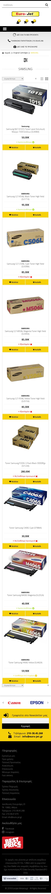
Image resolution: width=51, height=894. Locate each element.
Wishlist (14, 147)
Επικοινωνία (7, 769)
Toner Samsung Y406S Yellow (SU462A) (25, 662)
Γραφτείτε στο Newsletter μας (29, 715)
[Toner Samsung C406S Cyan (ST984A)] (25, 498)
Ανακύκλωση (7, 765)
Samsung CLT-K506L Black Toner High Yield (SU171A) (25, 197)
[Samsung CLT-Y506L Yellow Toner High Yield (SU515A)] (25, 373)
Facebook (9, 828)
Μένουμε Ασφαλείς (10, 772)
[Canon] (14, 703)
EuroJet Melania (25, 14)
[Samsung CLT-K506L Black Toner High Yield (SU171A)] (25, 171)
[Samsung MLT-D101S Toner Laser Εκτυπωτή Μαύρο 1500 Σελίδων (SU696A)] (25, 99)
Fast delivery (7, 775)
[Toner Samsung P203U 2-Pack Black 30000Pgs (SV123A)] (25, 437)
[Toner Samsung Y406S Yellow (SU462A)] (25, 631)
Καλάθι (37, 147)
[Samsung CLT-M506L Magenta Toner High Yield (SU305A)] (25, 305)
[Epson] (37, 703)
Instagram (9, 832)
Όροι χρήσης (7, 759)
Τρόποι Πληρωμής (10, 786)
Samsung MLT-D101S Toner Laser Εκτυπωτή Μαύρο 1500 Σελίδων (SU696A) (25, 130)
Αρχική (7, 53)
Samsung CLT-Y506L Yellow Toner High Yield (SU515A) (25, 400)
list (41, 78)
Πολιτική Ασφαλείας (11, 793)
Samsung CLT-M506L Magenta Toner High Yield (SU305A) (25, 332)
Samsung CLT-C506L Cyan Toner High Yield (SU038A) (25, 265)
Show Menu (4, 29)
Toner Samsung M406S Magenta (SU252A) (25, 595)
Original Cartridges (20, 53)
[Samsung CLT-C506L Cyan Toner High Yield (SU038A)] (25, 238)
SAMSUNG (34, 53)
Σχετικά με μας (8, 756)
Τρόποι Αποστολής (10, 789)
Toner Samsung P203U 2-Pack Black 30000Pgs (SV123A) (25, 464)
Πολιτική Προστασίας (11, 762)
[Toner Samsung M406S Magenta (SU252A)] (25, 563)
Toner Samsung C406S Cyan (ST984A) (25, 528)
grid (46, 78)
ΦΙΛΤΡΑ (25, 60)
